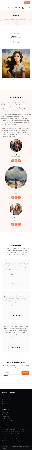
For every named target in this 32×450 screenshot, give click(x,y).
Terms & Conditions (7, 420)
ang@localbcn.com (15, 441)
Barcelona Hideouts (14, 8)
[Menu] (29, 8)
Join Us (27, 2)
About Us (4, 414)
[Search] (2, 7)
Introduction (5, 396)
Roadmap (4, 404)
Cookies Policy (6, 416)
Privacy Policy (6, 418)
